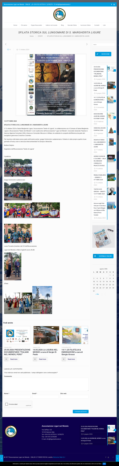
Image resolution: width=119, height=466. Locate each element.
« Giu (97, 294)
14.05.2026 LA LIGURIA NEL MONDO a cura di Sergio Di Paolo (45, 352)
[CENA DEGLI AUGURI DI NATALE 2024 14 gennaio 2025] (117, 458)
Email (34, 393)
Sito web (63, 393)
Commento (8, 376)
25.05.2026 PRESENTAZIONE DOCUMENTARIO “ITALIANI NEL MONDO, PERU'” (17, 352)
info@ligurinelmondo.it (63, 4)
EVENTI (40, 36)
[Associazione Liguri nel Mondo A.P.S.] (59, 14)
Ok (104, 464)
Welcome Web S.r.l (59, 457)
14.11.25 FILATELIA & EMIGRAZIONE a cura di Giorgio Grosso (72, 352)
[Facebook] (112, 4)
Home (32, 36)
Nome (6, 393)
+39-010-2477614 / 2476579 (43, 4)
